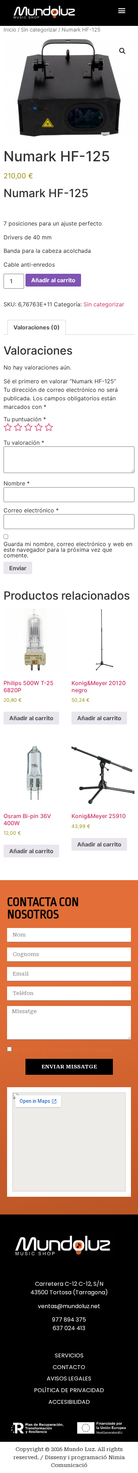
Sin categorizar (39, 30)
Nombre (17, 483)
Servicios (69, 1355)
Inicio (10, 30)
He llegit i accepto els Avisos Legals (62, 1049)
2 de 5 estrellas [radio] (18, 427)
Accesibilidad (69, 1402)
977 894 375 (69, 1320)
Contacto (69, 1367)
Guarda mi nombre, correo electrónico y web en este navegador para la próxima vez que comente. (68, 549)
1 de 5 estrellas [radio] (8, 427)
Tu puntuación (25, 419)
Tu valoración (24, 442)
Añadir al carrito (53, 280)
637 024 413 (69, 1328)
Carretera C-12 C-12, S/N (69, 1284)
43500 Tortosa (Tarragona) (69, 1292)
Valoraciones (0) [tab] (36, 327)
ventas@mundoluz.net (69, 1306)
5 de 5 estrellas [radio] (49, 427)
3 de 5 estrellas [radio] (28, 427)
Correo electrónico (31, 510)
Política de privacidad (69, 1390)
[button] (121, 10)
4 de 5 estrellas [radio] (38, 427)
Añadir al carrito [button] (31, 718)
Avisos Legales (69, 1378)
